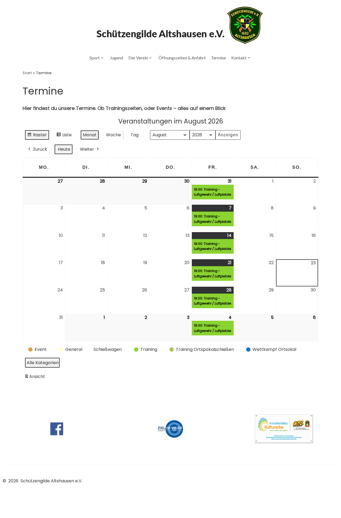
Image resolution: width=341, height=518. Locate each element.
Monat (89, 135)
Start (27, 73)
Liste (64, 136)
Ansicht (35, 377)
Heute (64, 149)
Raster (37, 136)
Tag (135, 135)
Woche (113, 135)
